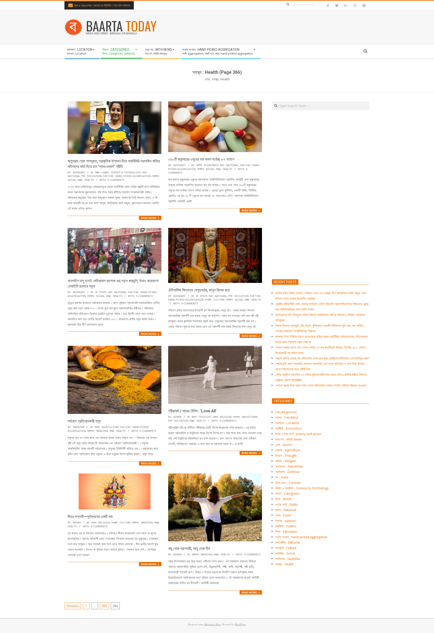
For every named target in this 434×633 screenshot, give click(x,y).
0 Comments (116, 180)
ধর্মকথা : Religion (222, 416)
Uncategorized (286, 412)
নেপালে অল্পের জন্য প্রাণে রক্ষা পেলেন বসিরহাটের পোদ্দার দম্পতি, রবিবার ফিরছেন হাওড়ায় (320, 385)
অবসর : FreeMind (286, 417)
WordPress (240, 624)
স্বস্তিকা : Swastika (97, 430)
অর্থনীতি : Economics (207, 165)
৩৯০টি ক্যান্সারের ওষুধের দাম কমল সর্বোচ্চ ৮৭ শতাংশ (201, 159)
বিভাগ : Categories (287, 493)
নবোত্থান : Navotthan (245, 416)
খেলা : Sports (283, 444)
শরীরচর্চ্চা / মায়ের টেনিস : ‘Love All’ (192, 410)
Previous (72, 606)
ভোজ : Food (283, 515)
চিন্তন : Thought (201, 416)
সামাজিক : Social (206, 169)
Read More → (150, 218)
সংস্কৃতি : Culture (214, 299)
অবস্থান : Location (287, 423)
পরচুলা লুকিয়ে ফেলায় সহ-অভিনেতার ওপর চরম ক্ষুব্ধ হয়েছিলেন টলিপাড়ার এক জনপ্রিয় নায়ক (322, 358)
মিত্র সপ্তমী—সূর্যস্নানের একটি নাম (90, 516)
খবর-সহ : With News (288, 439)
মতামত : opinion (285, 520)
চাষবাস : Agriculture (106, 427)
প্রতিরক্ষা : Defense (287, 472)
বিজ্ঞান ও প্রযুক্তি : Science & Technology (118, 172)
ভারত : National (229, 165)
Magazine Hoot (213, 624)
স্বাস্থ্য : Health (86, 180)
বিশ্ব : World (283, 499)
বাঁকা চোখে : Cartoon (288, 482)
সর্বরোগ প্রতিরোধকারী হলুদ (84, 421)
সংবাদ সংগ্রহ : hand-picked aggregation (127, 176)
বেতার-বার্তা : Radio (286, 504)
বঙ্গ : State (101, 292)
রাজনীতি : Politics (286, 526)
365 (104, 606)
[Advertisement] (320, 216)
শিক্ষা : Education (91, 176)
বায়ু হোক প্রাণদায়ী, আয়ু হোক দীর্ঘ (189, 548)
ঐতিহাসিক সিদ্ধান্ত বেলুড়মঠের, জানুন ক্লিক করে (199, 290)
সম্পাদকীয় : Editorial (287, 542)
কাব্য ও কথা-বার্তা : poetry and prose (298, 434)
